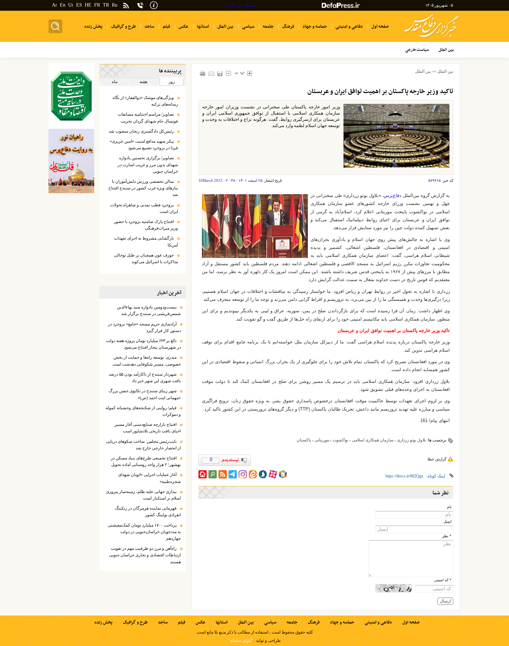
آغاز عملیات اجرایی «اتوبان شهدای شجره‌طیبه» (149, 478)
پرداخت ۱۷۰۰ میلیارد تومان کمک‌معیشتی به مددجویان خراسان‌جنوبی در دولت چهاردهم (144, 532)
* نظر (447, 536)
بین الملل (445, 71)
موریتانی (321, 440)
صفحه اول (410, 622)
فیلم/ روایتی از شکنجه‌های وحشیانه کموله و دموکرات (143, 411)
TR (106, 5)
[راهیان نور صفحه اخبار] (71, 161)
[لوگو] (432, 38)
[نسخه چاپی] (202, 73)
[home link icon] (202, 474)
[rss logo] (126, 6)
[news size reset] (239, 73)
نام (449, 507)
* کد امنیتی (443, 580)
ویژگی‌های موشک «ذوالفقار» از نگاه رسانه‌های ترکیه (145, 101)
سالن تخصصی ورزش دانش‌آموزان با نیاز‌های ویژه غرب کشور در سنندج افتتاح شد (143, 188)
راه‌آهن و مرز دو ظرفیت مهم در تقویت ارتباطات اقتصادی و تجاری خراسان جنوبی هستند (145, 555)
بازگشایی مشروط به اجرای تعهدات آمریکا (146, 241)
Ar (54, 5)
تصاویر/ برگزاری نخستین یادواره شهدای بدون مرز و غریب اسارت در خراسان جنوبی (148, 164)
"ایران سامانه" (240, 640)
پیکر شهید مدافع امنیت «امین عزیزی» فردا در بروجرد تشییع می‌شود (144, 144)
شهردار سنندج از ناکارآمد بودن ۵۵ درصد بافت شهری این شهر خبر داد (145, 377)
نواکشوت (340, 440)
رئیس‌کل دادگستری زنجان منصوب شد (141, 131)
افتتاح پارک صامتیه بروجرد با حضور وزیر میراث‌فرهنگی (146, 225)
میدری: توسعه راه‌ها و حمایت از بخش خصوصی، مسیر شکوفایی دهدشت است (147, 360)
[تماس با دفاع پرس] (140, 5)
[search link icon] (212, 474)
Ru (114, 5)
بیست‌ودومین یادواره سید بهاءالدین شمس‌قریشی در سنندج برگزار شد (149, 310)
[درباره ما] (154, 4)
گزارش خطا (437, 459)
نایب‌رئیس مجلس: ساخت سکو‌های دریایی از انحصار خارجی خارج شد (143, 444)
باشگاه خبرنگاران (239, 5)
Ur (70, 5)
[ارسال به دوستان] (211, 73)
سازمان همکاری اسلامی (372, 440)
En (62, 5)
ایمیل (448, 521)
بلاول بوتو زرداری (411, 440)
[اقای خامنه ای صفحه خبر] (71, 96)
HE (88, 5)
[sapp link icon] (263, 474)
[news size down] (228, 73)
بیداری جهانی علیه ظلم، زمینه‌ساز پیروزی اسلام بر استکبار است (143, 495)
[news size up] (249, 73)
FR (97, 5)
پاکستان (304, 440)
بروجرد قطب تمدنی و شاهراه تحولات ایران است (144, 208)
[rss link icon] (222, 474)
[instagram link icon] (243, 474)
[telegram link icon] (233, 474)
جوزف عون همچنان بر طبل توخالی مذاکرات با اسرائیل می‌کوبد (146, 258)
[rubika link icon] (283, 474)
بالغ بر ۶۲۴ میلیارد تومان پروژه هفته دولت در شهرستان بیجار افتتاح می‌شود (143, 344)
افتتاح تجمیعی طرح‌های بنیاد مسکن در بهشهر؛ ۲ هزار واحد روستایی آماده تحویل (146, 461)
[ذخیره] (220, 73)
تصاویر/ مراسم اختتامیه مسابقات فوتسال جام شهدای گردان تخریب (148, 117)
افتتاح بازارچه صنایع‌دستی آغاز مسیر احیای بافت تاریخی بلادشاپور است (148, 427)
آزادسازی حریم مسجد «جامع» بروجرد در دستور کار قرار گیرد (144, 327)
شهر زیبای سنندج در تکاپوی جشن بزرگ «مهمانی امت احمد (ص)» (145, 394)
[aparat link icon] (273, 474)
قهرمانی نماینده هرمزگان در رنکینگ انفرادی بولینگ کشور (148, 511)
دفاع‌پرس (392, 195)
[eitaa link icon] (253, 474)
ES (79, 5)
